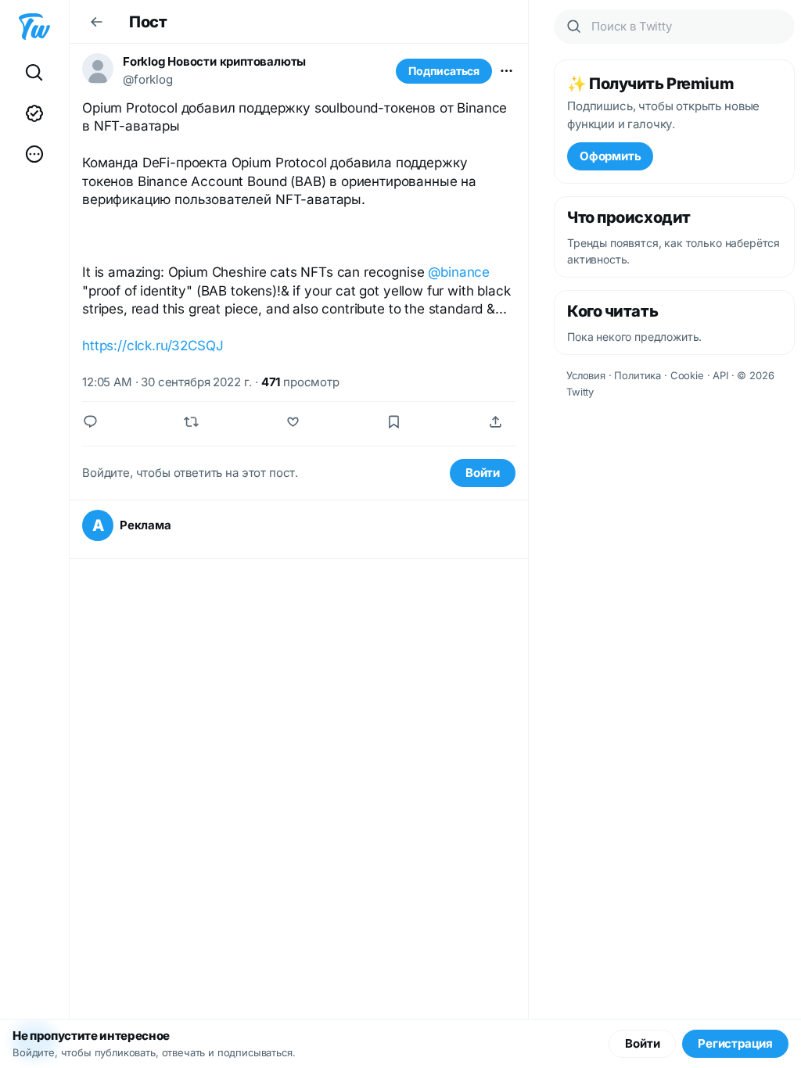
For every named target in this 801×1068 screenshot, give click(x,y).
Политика (637, 375)
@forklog (148, 79)
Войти (482, 472)
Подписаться (444, 70)
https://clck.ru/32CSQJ (152, 345)
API (720, 375)
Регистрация (735, 1043)
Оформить (610, 156)
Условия (585, 375)
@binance (459, 272)
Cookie (687, 375)
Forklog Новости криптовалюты (214, 61)
